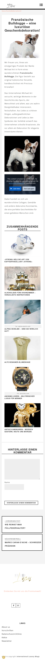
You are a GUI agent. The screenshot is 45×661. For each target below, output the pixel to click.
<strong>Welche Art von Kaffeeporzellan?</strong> (18, 260)
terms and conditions (16, 183)
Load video (16, 188)
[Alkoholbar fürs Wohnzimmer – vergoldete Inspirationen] (22, 290)
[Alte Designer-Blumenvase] (22, 359)
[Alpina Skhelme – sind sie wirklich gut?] (22, 312)
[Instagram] (18, 605)
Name (7, 482)
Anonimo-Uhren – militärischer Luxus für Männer (19, 397)
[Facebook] (14, 605)
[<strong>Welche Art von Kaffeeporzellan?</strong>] (22, 256)
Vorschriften (7, 630)
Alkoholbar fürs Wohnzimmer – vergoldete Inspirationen (20, 294)
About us (6, 627)
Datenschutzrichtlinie (12, 634)
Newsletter (7, 641)
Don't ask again (29, 188)
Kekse (4, 637)
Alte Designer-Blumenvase (17, 362)
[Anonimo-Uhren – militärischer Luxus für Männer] (22, 379)
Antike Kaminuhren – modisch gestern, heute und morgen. (18, 430)
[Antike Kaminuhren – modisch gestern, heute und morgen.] (22, 426)
